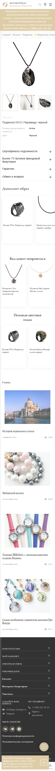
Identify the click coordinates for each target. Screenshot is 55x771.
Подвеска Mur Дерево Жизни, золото (39, 289)
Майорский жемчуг (13, 492)
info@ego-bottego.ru (16, 709)
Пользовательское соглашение (17, 741)
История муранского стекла (18, 431)
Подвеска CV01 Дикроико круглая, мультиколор (10, 291)
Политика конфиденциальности (18, 736)
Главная (6, 34)
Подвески (27, 34)
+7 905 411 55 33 (40, 707)
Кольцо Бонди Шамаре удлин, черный (40, 350)
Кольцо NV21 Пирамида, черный (17, 225)
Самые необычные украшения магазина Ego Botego (27, 621)
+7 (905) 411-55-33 (39, 28)
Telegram (10, 713)
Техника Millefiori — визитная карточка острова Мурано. (25, 556)
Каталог (16, 34)
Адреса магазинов (37, 713)
